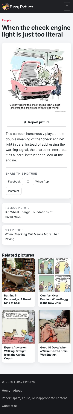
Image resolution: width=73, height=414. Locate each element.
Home (6, 390)
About (17, 390)
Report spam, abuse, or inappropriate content (34, 398)
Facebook (14, 181)
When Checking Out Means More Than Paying (32, 235)
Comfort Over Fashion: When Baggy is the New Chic (54, 299)
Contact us (9, 406)
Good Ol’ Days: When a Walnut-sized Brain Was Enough (54, 351)
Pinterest (13, 190)
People (6, 20)
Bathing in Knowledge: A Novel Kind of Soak (17, 299)
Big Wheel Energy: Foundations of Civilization (29, 212)
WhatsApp (42, 181)
